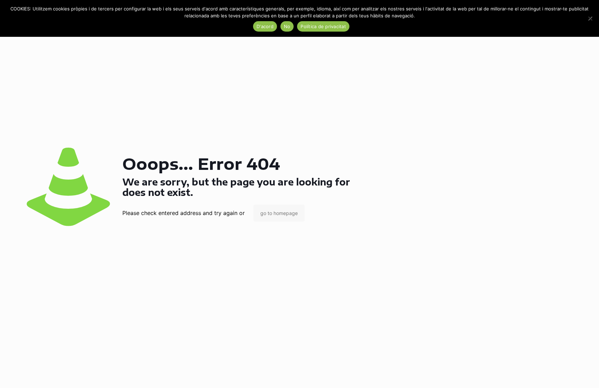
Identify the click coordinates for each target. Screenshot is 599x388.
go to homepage (279, 213)
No (287, 26)
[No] (590, 18)
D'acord (265, 26)
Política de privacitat (323, 26)
